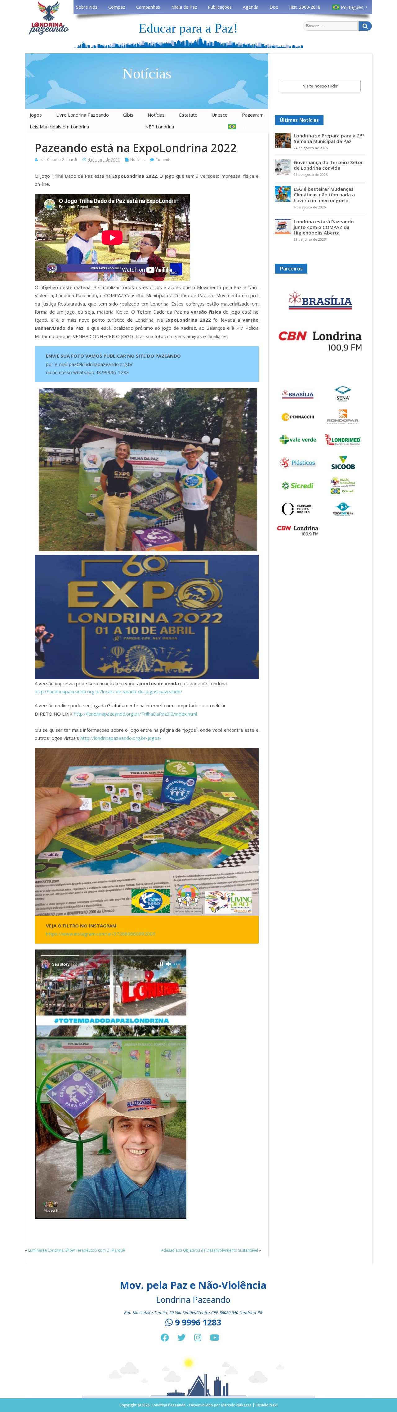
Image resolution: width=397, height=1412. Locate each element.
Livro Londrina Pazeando (82, 115)
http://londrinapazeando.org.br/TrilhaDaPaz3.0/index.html (135, 714)
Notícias (156, 115)
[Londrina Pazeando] (49, 33)
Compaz (116, 7)
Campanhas (148, 7)
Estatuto (188, 115)
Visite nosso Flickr (320, 86)
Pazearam (253, 115)
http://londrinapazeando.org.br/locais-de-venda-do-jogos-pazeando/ (108, 691)
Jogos (36, 115)
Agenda (250, 7)
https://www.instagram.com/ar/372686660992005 (100, 934)
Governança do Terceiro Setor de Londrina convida (328, 165)
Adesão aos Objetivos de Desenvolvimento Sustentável (209, 1250)
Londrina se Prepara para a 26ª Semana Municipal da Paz (329, 138)
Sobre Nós (86, 7)
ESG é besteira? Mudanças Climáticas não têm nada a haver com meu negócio (324, 194)
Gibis (128, 115)
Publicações (220, 7)
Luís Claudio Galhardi (58, 159)
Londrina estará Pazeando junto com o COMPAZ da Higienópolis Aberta (324, 227)
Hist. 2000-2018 (304, 7)
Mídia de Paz (184, 7)
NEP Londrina (159, 126)
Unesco (220, 115)
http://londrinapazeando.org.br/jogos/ (121, 738)
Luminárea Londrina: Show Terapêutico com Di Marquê (76, 1250)
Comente (163, 159)
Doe (274, 7)
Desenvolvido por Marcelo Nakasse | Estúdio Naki (233, 1405)
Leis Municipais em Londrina (59, 126)
